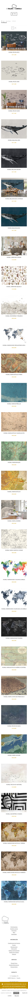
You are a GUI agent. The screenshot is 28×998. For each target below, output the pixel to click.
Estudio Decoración (14, 965)
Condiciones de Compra (14, 943)
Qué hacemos (14, 927)
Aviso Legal (14, 948)
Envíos (14, 945)
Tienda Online (14, 966)
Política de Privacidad (14, 950)
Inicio (4, 21)
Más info (17, 995)
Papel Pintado (8, 21)
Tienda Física (14, 963)
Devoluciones (14, 947)
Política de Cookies (14, 952)
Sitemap (14, 954)
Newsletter (14, 934)
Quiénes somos (14, 928)
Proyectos (14, 930)
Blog (14, 932)
